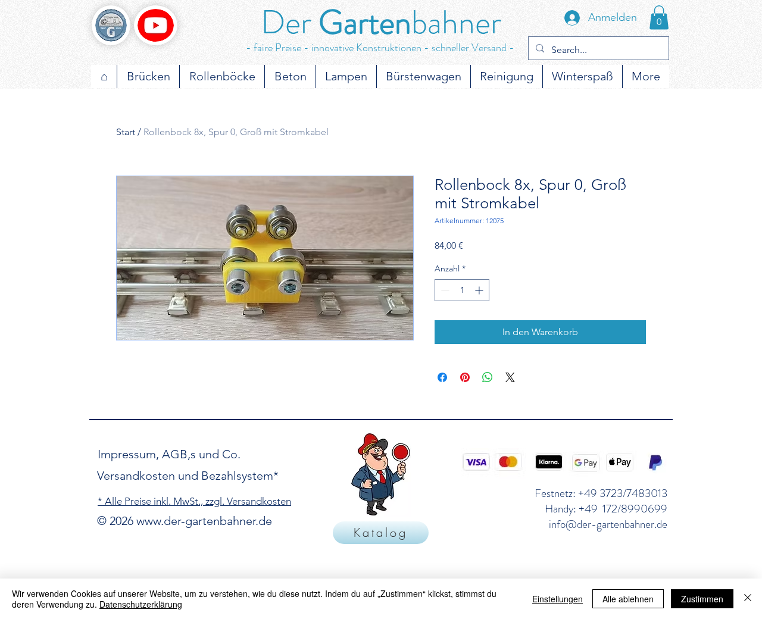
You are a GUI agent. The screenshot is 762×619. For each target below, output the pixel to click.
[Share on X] (510, 377)
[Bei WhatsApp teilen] (487, 377)
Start (125, 131)
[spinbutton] (462, 290)
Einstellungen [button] (557, 599)
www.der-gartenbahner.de (204, 521)
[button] (659, 17)
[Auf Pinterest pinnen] (465, 377)
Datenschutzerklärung (140, 604)
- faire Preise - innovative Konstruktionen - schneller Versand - (380, 47)
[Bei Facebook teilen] (442, 377)
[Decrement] (443, 290)
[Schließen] (748, 598)
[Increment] (480, 290)
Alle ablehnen (628, 599)
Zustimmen (702, 599)
